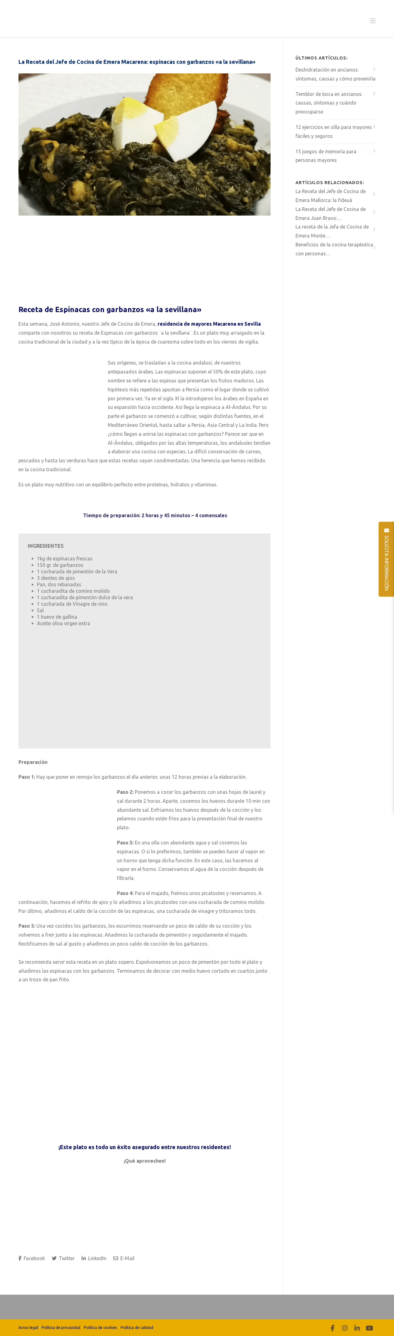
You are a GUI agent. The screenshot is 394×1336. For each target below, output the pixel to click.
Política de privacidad (61, 1327)
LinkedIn (97, 1258)
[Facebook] (332, 1328)
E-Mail (127, 1258)
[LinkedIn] (357, 1328)
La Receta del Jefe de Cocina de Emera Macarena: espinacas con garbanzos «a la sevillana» (136, 62)
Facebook (33, 1258)
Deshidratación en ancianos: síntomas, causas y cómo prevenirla (336, 74)
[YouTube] (369, 1328)
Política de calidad (137, 1327)
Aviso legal (28, 1327)
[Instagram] (345, 1328)
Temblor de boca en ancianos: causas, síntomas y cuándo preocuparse (329, 103)
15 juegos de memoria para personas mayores (326, 156)
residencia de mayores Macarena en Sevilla (209, 324)
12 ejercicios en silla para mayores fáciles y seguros (334, 131)
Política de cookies (100, 1327)
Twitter (66, 1258)
